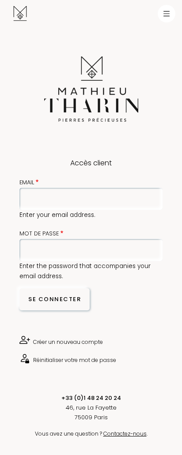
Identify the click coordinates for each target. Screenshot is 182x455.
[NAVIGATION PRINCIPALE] (166, 13)
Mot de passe (39, 233)
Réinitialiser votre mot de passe (74, 360)
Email (26, 182)
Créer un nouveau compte (67, 342)
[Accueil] (13, 13)
